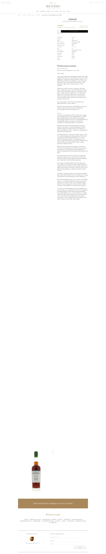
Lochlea (64, 520)
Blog (64, 11)
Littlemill (57, 520)
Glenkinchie (67, 519)
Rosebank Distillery (81, 520)
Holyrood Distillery (77, 519)
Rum (53, 11)
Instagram (9, 3)
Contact (2, 3)
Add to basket (74, 31)
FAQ (5, 3)
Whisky (48, 11)
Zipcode (51, 542)
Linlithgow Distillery (47, 520)
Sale (61, 11)
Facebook (7, 3)
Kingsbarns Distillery (25, 520)
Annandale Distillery (35, 519)
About (68, 11)
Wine (37, 11)
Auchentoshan (46, 519)
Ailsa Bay (26, 519)
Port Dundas (70, 520)
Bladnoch (53, 519)
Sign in (91, 2)
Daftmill (74, 37)
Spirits (56, 11)
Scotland (74, 46)
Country (52, 539)
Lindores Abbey (37, 520)
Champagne (43, 11)
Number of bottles (54, 536)
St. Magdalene (53, 522)
